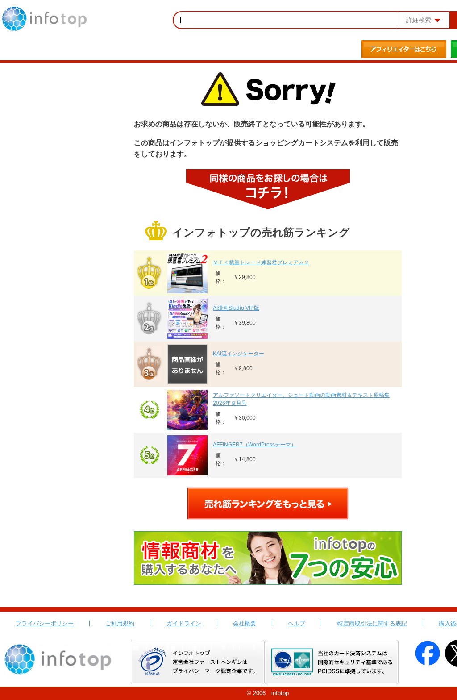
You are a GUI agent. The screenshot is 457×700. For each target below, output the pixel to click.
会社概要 (244, 623)
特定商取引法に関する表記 (372, 623)
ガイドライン (183, 623)
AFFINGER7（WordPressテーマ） (254, 445)
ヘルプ (296, 623)
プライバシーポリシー (45, 623)
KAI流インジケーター (238, 353)
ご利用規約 (119, 623)
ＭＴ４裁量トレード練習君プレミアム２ (261, 262)
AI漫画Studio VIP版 (236, 308)
